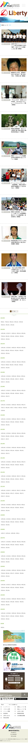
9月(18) (19, 447)
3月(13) (22, 479)
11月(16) (8, 347)
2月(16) (3, 353)
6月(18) (8, 479)
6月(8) (7, 364)
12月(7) (3, 533)
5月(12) (16, 321)
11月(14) (8, 598)
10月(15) (13, 347)
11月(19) (8, 419)
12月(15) (3, 376)
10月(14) (13, 361)
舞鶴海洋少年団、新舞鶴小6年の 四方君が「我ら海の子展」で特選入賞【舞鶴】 (18, 74)
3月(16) (22, 336)
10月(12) (13, 333)
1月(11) (7, 619)
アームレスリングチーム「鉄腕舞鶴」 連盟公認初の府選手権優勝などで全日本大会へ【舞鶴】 (18, 185)
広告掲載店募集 (21, 715)
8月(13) (23, 361)
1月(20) (3, 410)
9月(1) (17, 533)
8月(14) (23, 519)
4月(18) (17, 393)
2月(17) (3, 381)
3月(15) (3, 324)
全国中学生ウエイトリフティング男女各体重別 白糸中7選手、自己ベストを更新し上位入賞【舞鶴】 (18, 46)
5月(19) (12, 436)
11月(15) (8, 376)
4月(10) (21, 321)
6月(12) (12, 321)
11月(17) (8, 333)
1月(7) (7, 439)
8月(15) (23, 333)
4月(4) (16, 407)
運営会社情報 (13, 736)
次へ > (16, 311)
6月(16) (8, 464)
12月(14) (3, 361)
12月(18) (3, 333)
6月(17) (8, 616)
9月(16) (19, 404)
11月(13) (8, 361)
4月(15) (17, 336)
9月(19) (19, 598)
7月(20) (3, 436)
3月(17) (22, 493)
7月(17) (3, 407)
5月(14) (12, 350)
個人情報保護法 (14, 734)
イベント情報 (6, 711)
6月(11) (7, 350)
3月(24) (22, 616)
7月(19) (3, 421)
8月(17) (23, 404)
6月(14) (8, 450)
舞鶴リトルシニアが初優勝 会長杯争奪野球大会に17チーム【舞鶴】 (18, 157)
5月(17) (12, 493)
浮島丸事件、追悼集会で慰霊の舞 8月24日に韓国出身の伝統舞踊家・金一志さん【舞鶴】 (18, 299)
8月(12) (23, 390)
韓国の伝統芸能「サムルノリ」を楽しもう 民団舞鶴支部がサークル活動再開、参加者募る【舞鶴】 (18, 214)
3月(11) (21, 393)
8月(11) (23, 376)
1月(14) (8, 339)
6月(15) (8, 336)
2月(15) (8, 324)
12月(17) (3, 390)
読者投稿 (5, 713)
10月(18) (13, 376)
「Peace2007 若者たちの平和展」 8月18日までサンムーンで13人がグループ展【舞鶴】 (18, 102)
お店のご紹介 (20, 711)
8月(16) (23, 347)
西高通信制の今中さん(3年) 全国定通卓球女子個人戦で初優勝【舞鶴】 (18, 242)
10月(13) (13, 490)
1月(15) (8, 381)
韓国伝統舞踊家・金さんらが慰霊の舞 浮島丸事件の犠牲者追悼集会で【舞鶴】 (18, 130)
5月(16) (12, 336)
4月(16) (17, 350)
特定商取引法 (13, 732)
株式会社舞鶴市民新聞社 (10, 644)
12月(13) (3, 419)
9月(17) (19, 419)
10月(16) (13, 390)
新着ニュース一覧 (21, 706)
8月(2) (2, 321)
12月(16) (3, 347)
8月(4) (23, 504)
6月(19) (8, 379)
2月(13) (25, 407)
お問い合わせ (6, 715)
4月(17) (17, 379)
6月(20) (8, 393)
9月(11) (19, 376)
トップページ (6, 706)
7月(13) (3, 364)
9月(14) (19, 333)
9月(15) (19, 347)
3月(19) (22, 507)
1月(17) (8, 396)
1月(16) (12, 324)
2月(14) (3, 339)
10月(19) (13, 461)
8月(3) (2, 627)
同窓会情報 (6, 717)
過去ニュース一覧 (21, 709)
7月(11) (3, 350)
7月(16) (7, 321)
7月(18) (3, 493)
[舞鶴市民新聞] (14, 730)
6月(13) (8, 421)
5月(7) (12, 407)
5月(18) (12, 379)
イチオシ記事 (6, 709)
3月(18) (22, 379)
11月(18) (8, 461)
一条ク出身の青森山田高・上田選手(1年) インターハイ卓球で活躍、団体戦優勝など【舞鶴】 (18, 270)
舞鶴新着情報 (20, 713)
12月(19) (3, 447)
